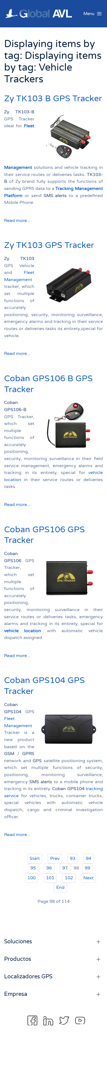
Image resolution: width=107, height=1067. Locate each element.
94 (88, 858)
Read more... (17, 220)
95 (33, 868)
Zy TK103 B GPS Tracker (53, 99)
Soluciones (18, 941)
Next (88, 878)
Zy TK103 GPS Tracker (49, 245)
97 (65, 868)
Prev (55, 858)
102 (69, 878)
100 (31, 878)
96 (49, 868)
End (60, 887)
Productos (17, 959)
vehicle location (22, 631)
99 (87, 868)
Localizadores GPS (28, 976)
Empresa (15, 994)
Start (35, 858)
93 (72, 858)
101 (50, 878)
